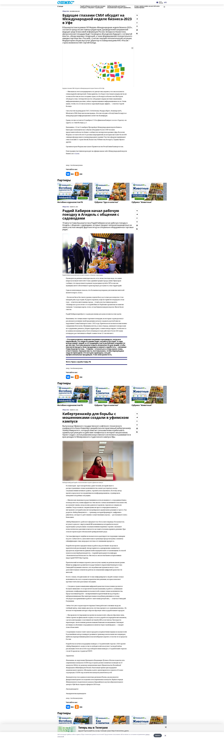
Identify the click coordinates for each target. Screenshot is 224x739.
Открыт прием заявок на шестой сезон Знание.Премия (146, 6)
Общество (65, 11)
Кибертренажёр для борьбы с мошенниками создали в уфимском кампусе (118, 6)
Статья (60, 6)
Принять (157, 735)
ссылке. (77, 153)
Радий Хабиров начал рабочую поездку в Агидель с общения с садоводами (92, 6)
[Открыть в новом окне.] (70, 174)
